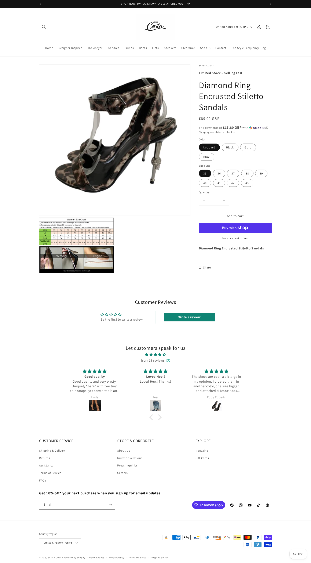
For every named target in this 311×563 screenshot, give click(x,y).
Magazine (201, 450)
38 (247, 173)
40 (205, 183)
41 (219, 183)
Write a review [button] (189, 317)
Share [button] (207, 267)
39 (261, 173)
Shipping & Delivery (52, 450)
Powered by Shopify (74, 557)
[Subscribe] (110, 505)
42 (233, 183)
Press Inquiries (127, 465)
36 (219, 173)
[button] (43, 27)
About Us (123, 450)
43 (247, 183)
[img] (155, 354)
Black (230, 147)
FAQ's (43, 480)
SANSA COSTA (55, 557)
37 (233, 173)
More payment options (235, 237)
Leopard (209, 147)
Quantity (204, 192)
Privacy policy (116, 557)
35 (205, 173)
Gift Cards (202, 458)
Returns (44, 458)
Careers (122, 473)
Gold (248, 147)
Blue (206, 157)
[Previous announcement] (40, 4)
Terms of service (137, 557)
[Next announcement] (270, 4)
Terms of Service (50, 473)
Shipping (204, 131)
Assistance (46, 465)
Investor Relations (129, 458)
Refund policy (96, 557)
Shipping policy (159, 557)
